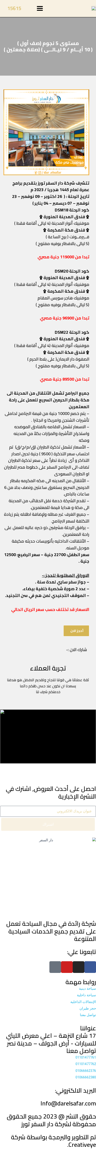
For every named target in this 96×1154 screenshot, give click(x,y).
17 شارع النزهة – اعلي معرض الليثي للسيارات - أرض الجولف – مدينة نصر (51, 1039)
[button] (8, 132)
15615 (14, 8)
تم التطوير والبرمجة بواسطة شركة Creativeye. (53, 1140)
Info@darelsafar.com (68, 1103)
